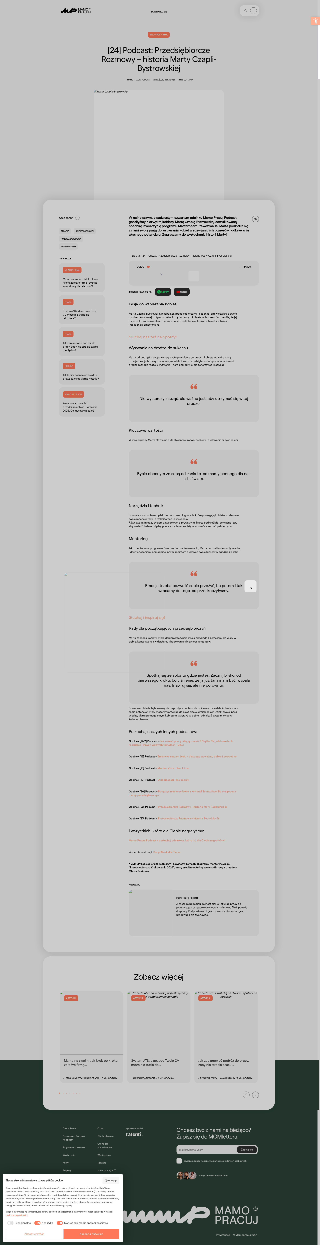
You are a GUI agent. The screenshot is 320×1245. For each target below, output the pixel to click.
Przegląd (112, 1180)
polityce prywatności (17, 1215)
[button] (315, 21)
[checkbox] (18, 1223)
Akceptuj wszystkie (91, 1234)
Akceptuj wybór (34, 1234)
